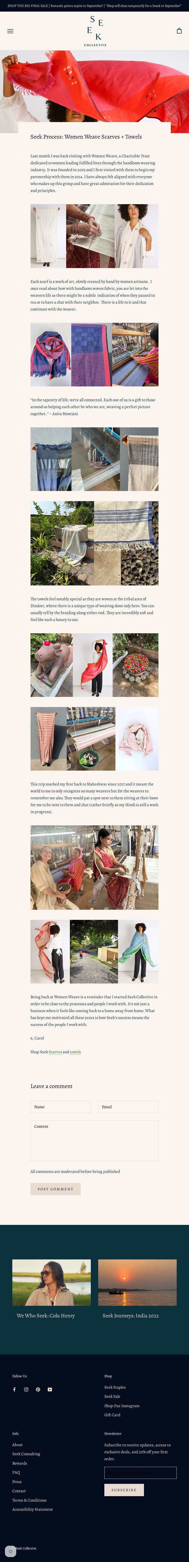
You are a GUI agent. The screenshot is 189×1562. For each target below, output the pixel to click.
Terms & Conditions (29, 1500)
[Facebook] (14, 1389)
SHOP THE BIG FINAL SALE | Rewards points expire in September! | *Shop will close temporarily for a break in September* (94, 5)
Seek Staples (115, 1387)
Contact (19, 1491)
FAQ (16, 1472)
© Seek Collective (24, 1548)
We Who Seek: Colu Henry (46, 1315)
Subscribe (124, 1490)
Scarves (55, 1052)
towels (75, 1052)
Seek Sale (112, 1396)
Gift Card (112, 1415)
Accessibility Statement (32, 1509)
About (17, 1445)
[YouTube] (50, 1389)
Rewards (19, 1463)
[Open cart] (179, 31)
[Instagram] (26, 1389)
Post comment (56, 1189)
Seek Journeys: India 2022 (131, 1315)
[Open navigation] (10, 31)
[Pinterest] (38, 1389)
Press (17, 1482)
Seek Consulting (26, 1454)
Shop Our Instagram (122, 1406)
